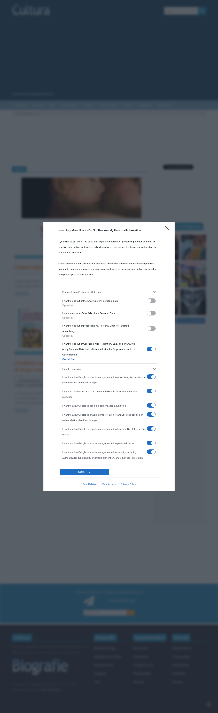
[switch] (151, 300)
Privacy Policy (128, 484)
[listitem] (109, 292)
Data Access (109, 484)
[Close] (168, 229)
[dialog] (109, 356)
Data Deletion (89, 484)
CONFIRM (84, 472)
